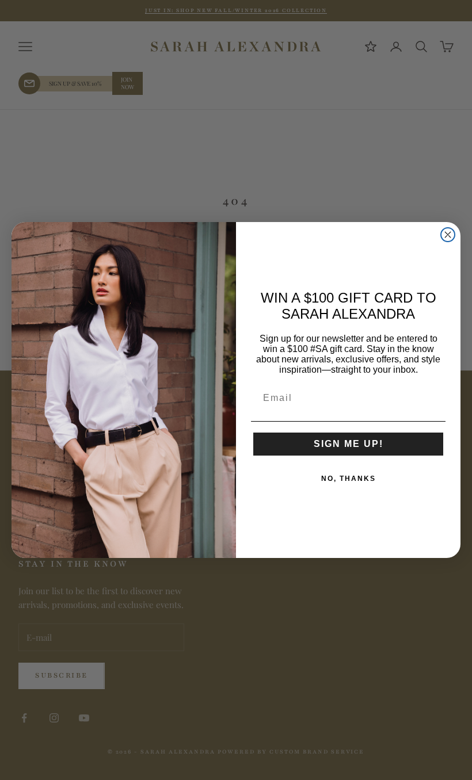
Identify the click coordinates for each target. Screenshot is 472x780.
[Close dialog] (448, 235)
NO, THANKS (348, 479)
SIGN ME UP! (348, 444)
